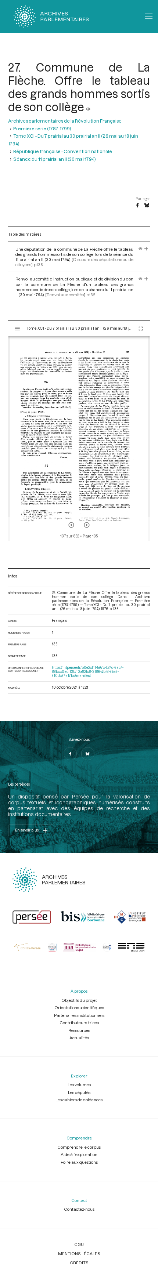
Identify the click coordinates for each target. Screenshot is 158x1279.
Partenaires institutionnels (79, 1015)
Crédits (79, 1262)
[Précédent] (71, 525)
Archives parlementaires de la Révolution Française (65, 120)
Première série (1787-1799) (42, 128)
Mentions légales (79, 1253)
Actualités (79, 1037)
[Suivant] (86, 525)
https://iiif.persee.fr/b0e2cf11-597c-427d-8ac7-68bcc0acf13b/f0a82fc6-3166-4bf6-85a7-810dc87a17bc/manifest (87, 672)
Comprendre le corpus (79, 1147)
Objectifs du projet (79, 1000)
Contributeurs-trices (79, 1022)
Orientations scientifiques (79, 1007)
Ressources (79, 1030)
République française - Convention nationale (62, 151)
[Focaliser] (146, 249)
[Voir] (88, 106)
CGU (79, 1244)
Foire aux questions (79, 1162)
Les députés (79, 1092)
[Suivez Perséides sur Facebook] (70, 753)
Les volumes (79, 1084)
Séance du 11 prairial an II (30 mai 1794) (54, 159)
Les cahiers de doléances (79, 1099)
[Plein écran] (140, 328)
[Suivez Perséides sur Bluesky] (87, 753)
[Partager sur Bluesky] (146, 205)
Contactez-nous (79, 1209)
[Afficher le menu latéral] (17, 328)
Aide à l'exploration (79, 1154)
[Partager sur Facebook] (137, 205)
